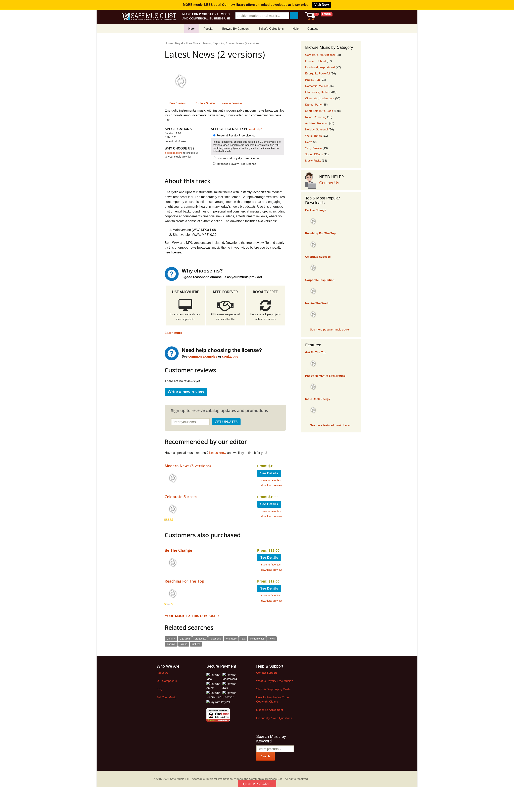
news (272, 638)
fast (243, 638)
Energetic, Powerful (317, 73)
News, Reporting (214, 43)
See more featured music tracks (330, 425)
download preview (271, 485)
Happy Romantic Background (325, 375)
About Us (162, 672)
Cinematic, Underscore (319, 98)
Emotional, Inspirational (320, 67)
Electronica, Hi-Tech (317, 92)
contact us (230, 356)
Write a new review (186, 391)
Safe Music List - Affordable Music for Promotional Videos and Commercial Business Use (226, 778)
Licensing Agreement (269, 709)
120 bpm (185, 638)
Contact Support (266, 672)
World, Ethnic (313, 135)
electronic (216, 638)
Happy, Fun (312, 79)
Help (296, 28)
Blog (159, 689)
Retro (308, 141)
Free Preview (177, 103)
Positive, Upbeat (315, 61)
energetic (231, 638)
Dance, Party (313, 104)
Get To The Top (315, 352)
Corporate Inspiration (320, 280)
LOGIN (326, 14)
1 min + (171, 638)
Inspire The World (317, 303)
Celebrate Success (181, 496)
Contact (312, 28)
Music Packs (313, 160)
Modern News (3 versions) (188, 465)
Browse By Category (236, 28)
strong (184, 644)
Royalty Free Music (188, 43)
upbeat (196, 644)
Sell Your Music (166, 697)
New (191, 28)
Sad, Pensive (313, 148)
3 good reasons (174, 152)
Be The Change (178, 550)
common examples (202, 356)
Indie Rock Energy (317, 399)
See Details (269, 473)
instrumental (257, 638)
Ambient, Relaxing (316, 123)
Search (265, 756)
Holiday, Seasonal (316, 129)
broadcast (200, 638)
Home (169, 43)
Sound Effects (314, 154)
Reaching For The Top (184, 581)
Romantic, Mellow (316, 85)
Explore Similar (205, 103)
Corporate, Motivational (320, 54)
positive (171, 644)
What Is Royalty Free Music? (274, 680)
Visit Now (321, 4)
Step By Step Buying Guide (273, 689)
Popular (208, 28)
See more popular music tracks (330, 329)
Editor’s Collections (271, 28)
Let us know (217, 453)
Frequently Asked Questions (274, 718)
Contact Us (329, 183)
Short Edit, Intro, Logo (319, 110)
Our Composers (167, 680)
